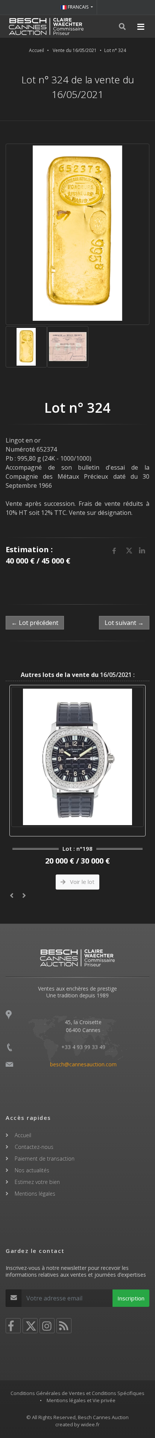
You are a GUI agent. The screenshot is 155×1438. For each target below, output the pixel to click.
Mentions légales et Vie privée (81, 1400)
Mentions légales (35, 1193)
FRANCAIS (78, 7)
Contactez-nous (34, 1146)
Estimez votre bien (37, 1181)
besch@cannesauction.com (83, 1064)
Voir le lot (81, 881)
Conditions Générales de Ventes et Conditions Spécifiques (77, 1393)
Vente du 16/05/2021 (75, 50)
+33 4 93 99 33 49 (83, 1047)
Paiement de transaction (44, 1158)
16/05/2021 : (78, 675)
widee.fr (90, 1424)
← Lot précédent (34, 623)
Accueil (36, 50)
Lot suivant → (124, 623)
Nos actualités (32, 1170)
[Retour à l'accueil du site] (46, 26)
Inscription (130, 1298)
